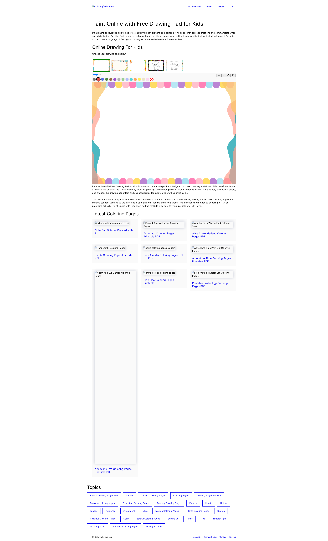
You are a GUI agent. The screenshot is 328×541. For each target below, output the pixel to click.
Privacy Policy (210, 537)
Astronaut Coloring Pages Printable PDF (159, 235)
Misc (145, 511)
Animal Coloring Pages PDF (104, 495)
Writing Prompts (154, 526)
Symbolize (173, 518)
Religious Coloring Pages (102, 518)
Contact (222, 537)
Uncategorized (97, 526)
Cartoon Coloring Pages (153, 495)
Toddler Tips (219, 518)
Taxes (189, 518)
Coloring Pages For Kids (209, 495)
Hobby (223, 503)
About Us (197, 537)
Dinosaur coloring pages (102, 503)
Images (221, 6)
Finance (193, 503)
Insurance (110, 511)
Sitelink (232, 537)
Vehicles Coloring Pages (125, 526)
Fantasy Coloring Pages (169, 503)
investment (129, 511)
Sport (126, 518)
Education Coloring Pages (136, 503)
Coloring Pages (194, 6)
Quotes (209, 6)
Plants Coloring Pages (198, 511)
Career (129, 495)
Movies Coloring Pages (167, 511)
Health (208, 503)
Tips (231, 6)
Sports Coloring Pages (148, 518)
